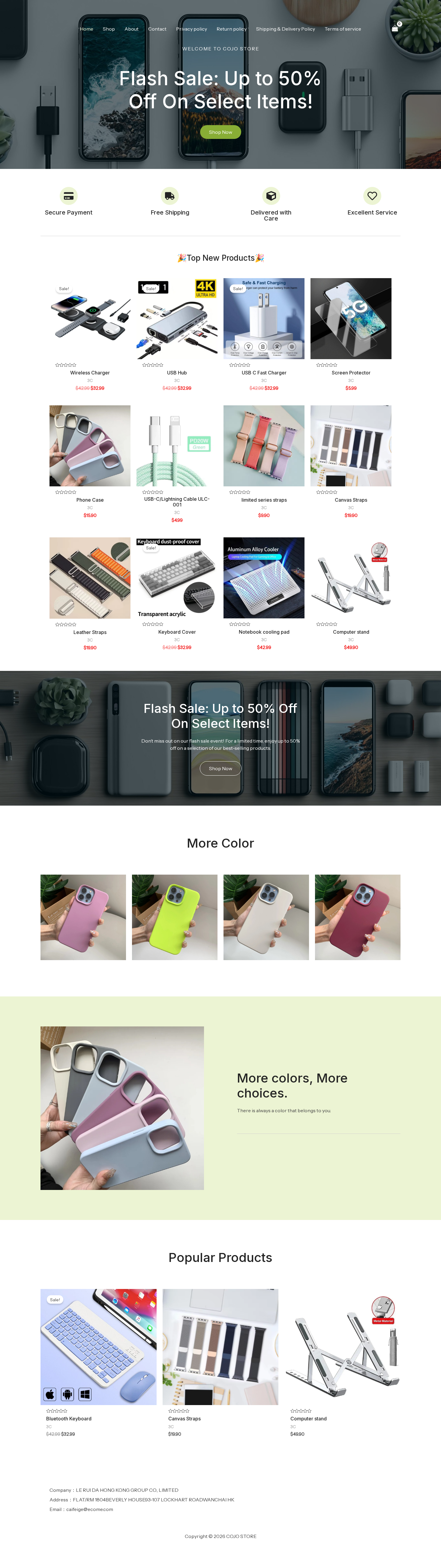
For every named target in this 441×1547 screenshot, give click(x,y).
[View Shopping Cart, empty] (394, 28)
